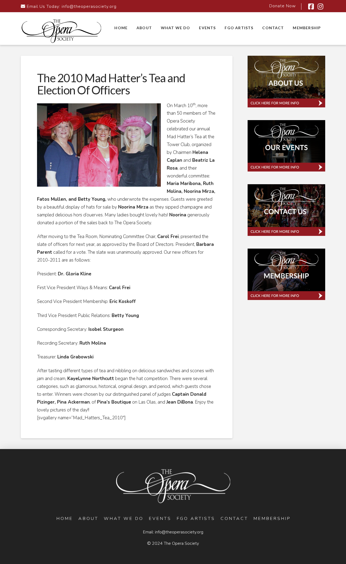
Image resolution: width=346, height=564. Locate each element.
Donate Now (282, 6)
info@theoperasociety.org (89, 6)
